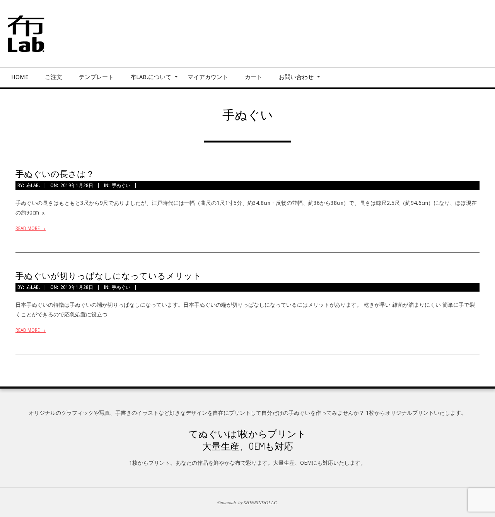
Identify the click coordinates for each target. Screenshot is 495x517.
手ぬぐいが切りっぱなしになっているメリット (108, 275)
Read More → (30, 228)
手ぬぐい (121, 185)
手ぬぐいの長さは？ (54, 173)
